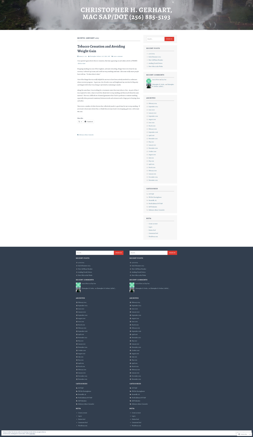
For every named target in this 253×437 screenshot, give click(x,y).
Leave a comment (118, 56)
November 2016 (153, 148)
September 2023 (153, 107)
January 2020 (152, 113)
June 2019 (151, 123)
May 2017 (151, 142)
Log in (150, 227)
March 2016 (152, 167)
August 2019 (152, 119)
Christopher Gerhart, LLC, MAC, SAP (100, 56)
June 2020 (152, 110)
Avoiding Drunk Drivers (155, 63)
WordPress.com (153, 237)
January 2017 (152, 145)
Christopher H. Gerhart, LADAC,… (163, 85)
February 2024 (153, 103)
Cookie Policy (32, 434)
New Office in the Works (156, 66)
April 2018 (151, 135)
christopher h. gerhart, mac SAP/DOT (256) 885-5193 (126, 13)
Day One (163, 80)
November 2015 (153, 180)
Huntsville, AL (153, 200)
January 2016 (152, 174)
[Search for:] (155, 39)
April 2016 (151, 164)
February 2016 (153, 171)
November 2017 (153, 139)
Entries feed (152, 230)
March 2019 (152, 126)
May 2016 (151, 161)
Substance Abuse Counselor (86, 135)
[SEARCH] (173, 2)
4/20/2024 (152, 54)
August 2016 (152, 155)
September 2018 (153, 132)
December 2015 (153, 177)
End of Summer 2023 (155, 57)
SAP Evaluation (153, 207)
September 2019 (153, 116)
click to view (81, 63)
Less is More (155, 80)
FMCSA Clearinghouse (155, 197)
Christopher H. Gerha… (158, 84)
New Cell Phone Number (156, 60)
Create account (153, 224)
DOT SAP (151, 194)
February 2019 (153, 129)
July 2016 (151, 158)
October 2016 (152, 151)
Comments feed (153, 233)
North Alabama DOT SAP (156, 204)
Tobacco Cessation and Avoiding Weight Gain (101, 48)
